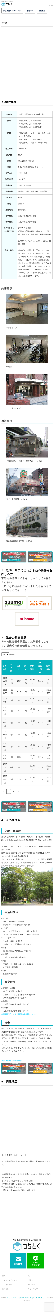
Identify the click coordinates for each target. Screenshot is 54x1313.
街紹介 (30, 1280)
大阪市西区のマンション (12, 11)
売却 (29, 1276)
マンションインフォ (9, 1280)
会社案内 (31, 1284)
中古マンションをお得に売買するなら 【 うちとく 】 (27, 1298)
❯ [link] (18, 792)
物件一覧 (30, 11)
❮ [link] (4, 792)
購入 (3, 1276)
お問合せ (5, 1289)
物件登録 (42, 11)
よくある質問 (7, 1284)
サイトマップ (33, 1289)
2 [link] (13, 792)
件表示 (12, 654)
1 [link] (8, 792)
